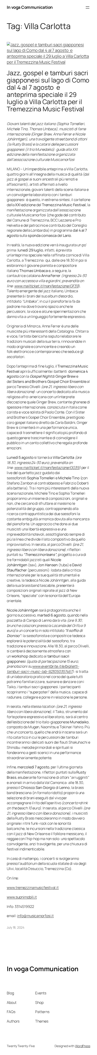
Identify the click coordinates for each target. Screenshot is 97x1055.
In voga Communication (30, 7)
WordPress (82, 1046)
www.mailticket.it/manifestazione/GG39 (46, 467)
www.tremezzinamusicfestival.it (33, 887)
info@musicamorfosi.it (35, 915)
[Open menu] (87, 7)
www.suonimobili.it (22, 897)
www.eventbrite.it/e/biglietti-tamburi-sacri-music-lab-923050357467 (43, 669)
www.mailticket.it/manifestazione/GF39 (46, 285)
